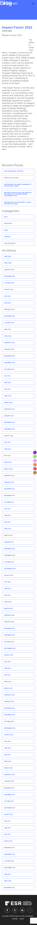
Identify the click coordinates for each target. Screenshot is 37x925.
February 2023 (9, 409)
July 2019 (7, 661)
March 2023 (8, 402)
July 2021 (7, 509)
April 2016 (7, 881)
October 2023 (9, 369)
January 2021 (9, 542)
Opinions (7, 236)
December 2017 (9, 788)
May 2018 (7, 754)
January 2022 (9, 482)
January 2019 (9, 701)
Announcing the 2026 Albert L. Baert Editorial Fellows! (17, 203)
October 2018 (9, 721)
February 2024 (9, 342)
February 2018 (9, 774)
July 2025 (7, 296)
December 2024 (9, 316)
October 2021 (9, 502)
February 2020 (9, 615)
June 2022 (7, 449)
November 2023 (9, 362)
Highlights (8, 223)
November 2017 (9, 794)
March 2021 (8, 535)
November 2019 (9, 635)
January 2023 (9, 416)
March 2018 (8, 768)
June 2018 (7, 748)
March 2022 (8, 469)
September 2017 (9, 808)
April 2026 (7, 263)
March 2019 (8, 688)
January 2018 (9, 781)
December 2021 (9, 489)
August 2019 (8, 655)
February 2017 (9, 847)
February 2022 (9, 475)
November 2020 (9, 555)
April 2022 (7, 462)
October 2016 (9, 861)
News (6, 230)
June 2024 (7, 329)
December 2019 (9, 628)
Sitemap (14, 918)
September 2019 (9, 648)
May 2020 (7, 595)
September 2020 (10, 568)
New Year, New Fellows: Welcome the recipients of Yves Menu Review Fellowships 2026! (17, 194)
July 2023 (7, 376)
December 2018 (9, 708)
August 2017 (8, 814)
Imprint (21, 918)
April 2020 (7, 602)
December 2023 (9, 356)
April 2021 (7, 528)
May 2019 (7, 675)
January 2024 (9, 349)
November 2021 (9, 495)
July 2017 (7, 821)
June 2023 (7, 382)
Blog (6, 217)
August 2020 (8, 575)
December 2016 (9, 854)
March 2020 (8, 608)
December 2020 (9, 548)
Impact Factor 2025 (11, 178)
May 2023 (7, 389)
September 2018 (9, 728)
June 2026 (7, 256)
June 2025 (7, 303)
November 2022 (9, 429)
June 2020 (7, 588)
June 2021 (7, 515)
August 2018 (8, 734)
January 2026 (9, 269)
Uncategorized (9, 243)
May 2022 (7, 455)
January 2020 (9, 621)
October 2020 (9, 562)
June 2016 (7, 874)
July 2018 (7, 741)
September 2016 (9, 867)
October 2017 (9, 801)
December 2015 (9, 887)
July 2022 (7, 442)
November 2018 (9, 715)
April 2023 (7, 396)
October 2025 (9, 283)
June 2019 (7, 668)
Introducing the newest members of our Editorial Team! (17, 185)
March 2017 (8, 841)
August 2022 (8, 435)
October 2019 (9, 641)
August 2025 (8, 289)
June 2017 (7, 828)
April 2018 (7, 761)
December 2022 (9, 422)
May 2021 (7, 522)
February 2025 (9, 309)
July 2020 (7, 582)
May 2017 (7, 834)
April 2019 (7, 681)
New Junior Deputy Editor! (13, 171)
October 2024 (9, 322)
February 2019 (9, 695)
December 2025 (9, 276)
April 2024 (7, 336)
